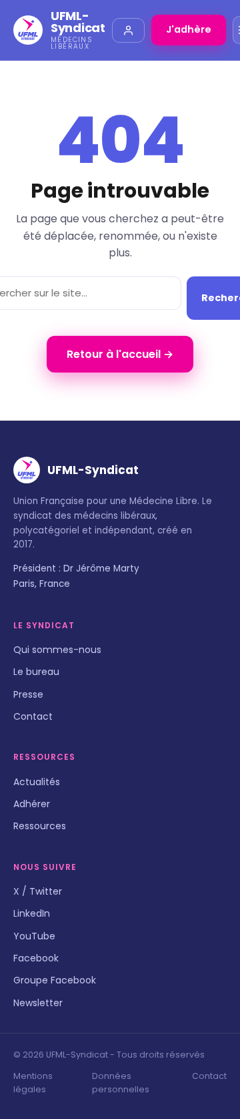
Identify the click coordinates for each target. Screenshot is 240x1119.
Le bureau (36, 671)
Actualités (36, 782)
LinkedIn (31, 913)
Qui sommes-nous (57, 649)
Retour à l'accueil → (120, 354)
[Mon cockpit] (128, 30)
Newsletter (38, 1003)
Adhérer (31, 804)
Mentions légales (33, 1082)
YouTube (34, 936)
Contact (33, 716)
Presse (28, 694)
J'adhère (188, 29)
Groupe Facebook (54, 980)
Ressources (39, 826)
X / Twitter (37, 891)
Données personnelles (120, 1082)
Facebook (36, 958)
